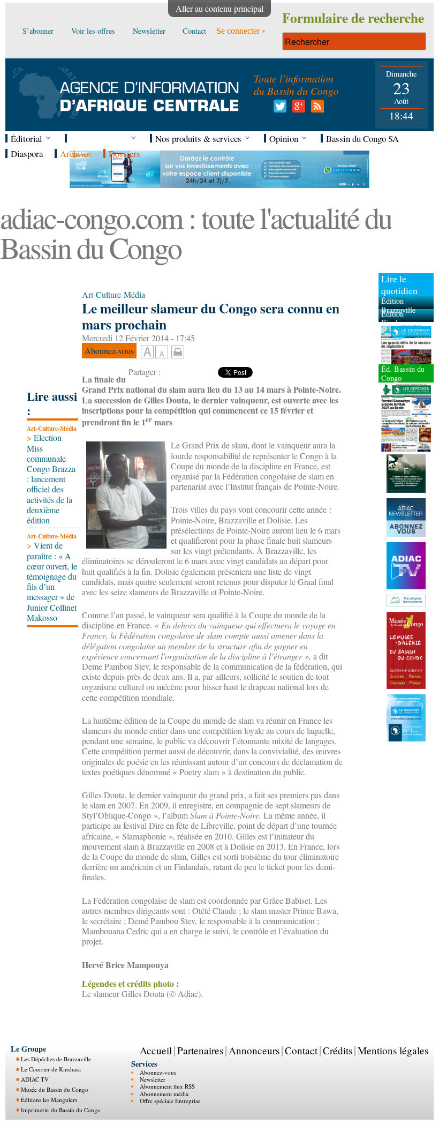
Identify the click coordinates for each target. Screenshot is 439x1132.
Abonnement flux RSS (167, 1086)
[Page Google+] (297, 109)
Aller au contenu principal (219, 8)
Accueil (156, 1050)
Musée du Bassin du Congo (54, 1089)
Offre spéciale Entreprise (170, 1101)
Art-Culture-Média (52, 428)
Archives (76, 153)
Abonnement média (164, 1094)
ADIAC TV (35, 1079)
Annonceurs (254, 1050)
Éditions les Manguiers (49, 1100)
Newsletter (152, 1079)
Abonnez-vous (158, 1072)
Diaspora (27, 153)
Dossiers (124, 153)
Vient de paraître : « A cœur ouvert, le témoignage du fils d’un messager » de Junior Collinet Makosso (52, 581)
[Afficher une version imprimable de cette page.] (178, 350)
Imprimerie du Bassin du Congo (61, 1110)
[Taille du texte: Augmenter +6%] (147, 352)
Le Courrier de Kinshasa (51, 1069)
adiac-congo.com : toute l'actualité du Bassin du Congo (195, 232)
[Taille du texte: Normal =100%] (161, 352)
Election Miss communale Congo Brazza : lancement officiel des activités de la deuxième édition (51, 479)
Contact (301, 1050)
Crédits (337, 1050)
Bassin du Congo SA (362, 138)
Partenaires (200, 1050)
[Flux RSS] (315, 109)
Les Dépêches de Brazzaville (56, 1059)
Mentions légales (393, 1050)
